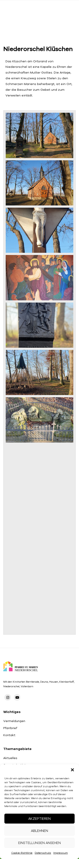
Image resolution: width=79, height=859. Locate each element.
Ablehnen (39, 831)
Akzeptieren (39, 818)
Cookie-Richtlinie (21, 852)
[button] (72, 770)
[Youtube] (17, 697)
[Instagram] (7, 697)
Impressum (60, 852)
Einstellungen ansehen (39, 843)
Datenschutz (43, 852)
